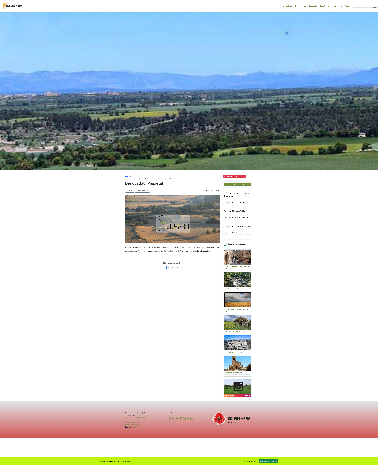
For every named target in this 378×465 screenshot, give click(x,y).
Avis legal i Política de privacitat (135, 418)
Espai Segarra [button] (300, 6)
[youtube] (188, 418)
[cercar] (375, 6)
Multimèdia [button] (337, 6)
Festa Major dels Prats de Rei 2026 (235, 211)
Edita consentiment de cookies (135, 422)
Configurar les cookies (251, 461)
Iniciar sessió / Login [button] (238, 184)
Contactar (136, 425)
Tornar (130, 190)
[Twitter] (177, 267)
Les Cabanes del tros (235, 332)
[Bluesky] (168, 267)
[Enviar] (182, 267)
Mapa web (128, 425)
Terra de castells (234, 352)
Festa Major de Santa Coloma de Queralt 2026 (236, 203)
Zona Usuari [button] (325, 6)
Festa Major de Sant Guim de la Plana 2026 (237, 226)
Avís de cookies (130, 420)
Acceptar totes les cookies (268, 461)
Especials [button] (313, 6)
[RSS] (191, 418)
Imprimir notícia (143, 191)
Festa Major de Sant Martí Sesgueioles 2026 (236, 219)
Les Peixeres (232, 289)
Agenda (348, 6)
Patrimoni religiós (234, 373)
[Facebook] (163, 267)
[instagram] (184, 418)
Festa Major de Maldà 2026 (232, 233)
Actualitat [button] (287, 6)
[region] (189, 461)
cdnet (135, 427)
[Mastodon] (172, 267)
